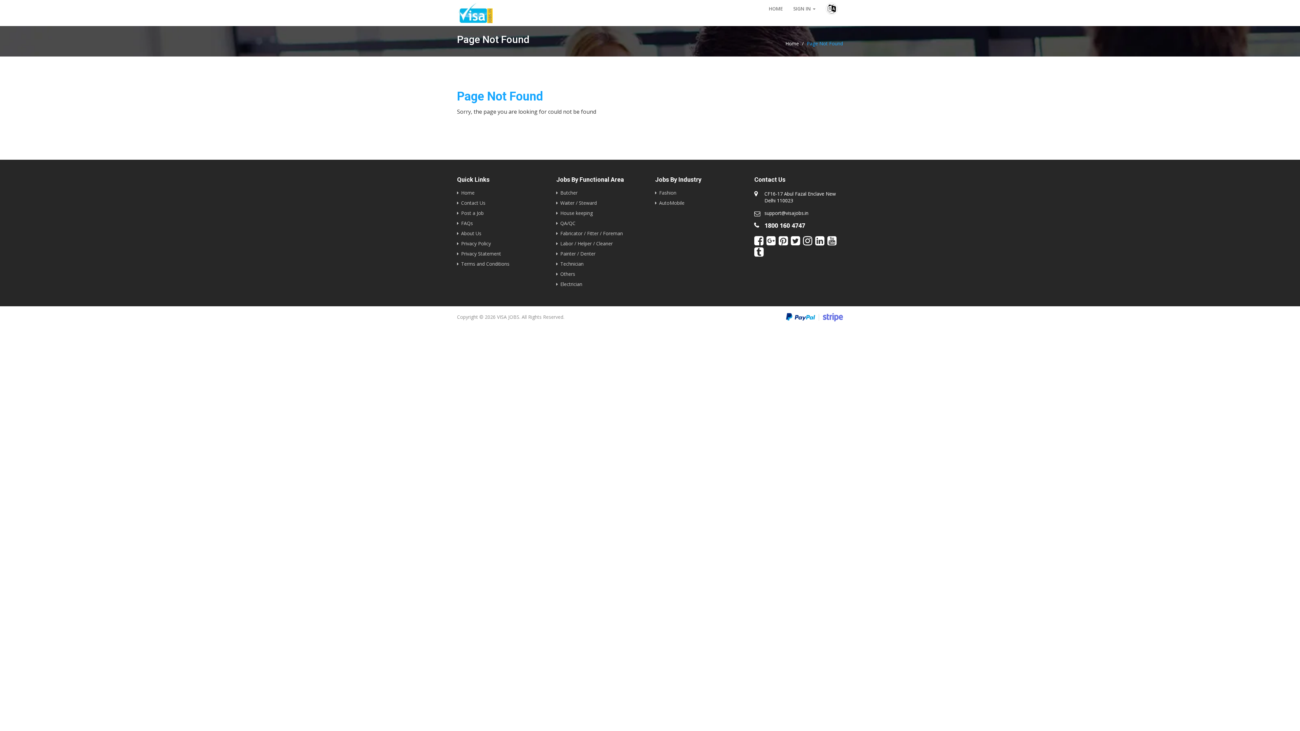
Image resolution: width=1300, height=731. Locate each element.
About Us (471, 233)
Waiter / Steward (578, 203)
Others (567, 274)
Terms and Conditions (485, 264)
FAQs (467, 223)
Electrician (571, 284)
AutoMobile (672, 203)
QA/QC (568, 223)
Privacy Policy (476, 243)
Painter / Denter (577, 253)
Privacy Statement (481, 253)
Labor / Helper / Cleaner (586, 243)
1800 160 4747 (784, 225)
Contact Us (473, 203)
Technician (572, 264)
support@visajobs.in (786, 213)
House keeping (576, 213)
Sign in (802, 8)
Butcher (569, 193)
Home (776, 8)
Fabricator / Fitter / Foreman (591, 233)
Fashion (667, 193)
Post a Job (472, 213)
